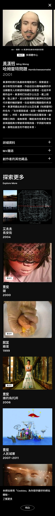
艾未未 (7, 229)
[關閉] (50, 5)
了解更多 (7, 499)
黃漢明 (9, 63)
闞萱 (6, 342)
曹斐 (6, 287)
